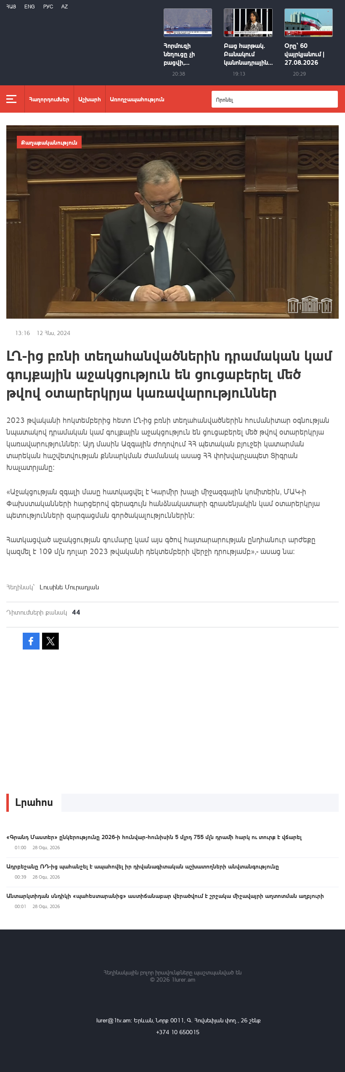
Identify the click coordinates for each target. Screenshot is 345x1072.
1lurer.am (183, 979)
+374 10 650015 (177, 1031)
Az (64, 6)
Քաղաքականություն (49, 142)
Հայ (11, 6)
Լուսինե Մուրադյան (69, 587)
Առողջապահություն (137, 99)
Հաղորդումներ (49, 99)
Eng (29, 6)
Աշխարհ (89, 99)
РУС (48, 6)
